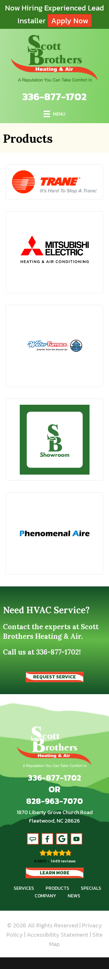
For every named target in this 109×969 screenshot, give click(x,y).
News (74, 895)
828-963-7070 (54, 801)
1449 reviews (63, 860)
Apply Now (69, 20)
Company (45, 895)
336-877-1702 (54, 96)
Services (24, 888)
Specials (91, 888)
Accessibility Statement (57, 934)
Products (57, 888)
